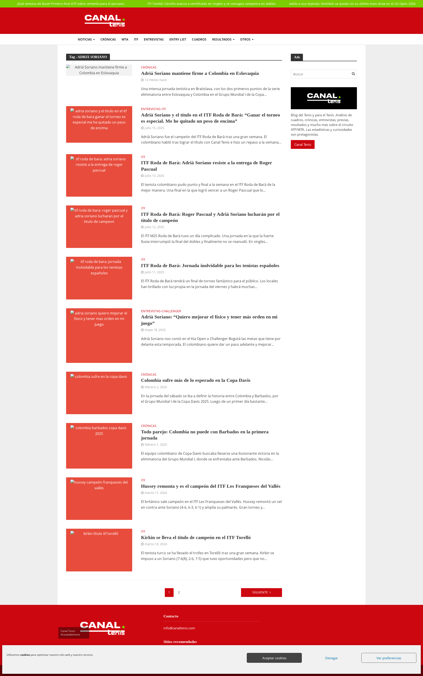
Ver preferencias (389, 658)
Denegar (331, 658)
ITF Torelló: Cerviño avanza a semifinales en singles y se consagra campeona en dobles (211, 4)
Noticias (85, 39)
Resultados (222, 39)
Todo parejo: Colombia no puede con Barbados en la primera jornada (205, 435)
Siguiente (260, 592)
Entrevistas (154, 39)
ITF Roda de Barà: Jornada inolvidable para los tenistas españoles (210, 265)
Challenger (171, 311)
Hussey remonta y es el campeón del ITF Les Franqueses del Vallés (210, 486)
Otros (245, 39)
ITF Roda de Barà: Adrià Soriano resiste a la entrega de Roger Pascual (206, 166)
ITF (136, 39)
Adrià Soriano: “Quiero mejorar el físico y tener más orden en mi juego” (209, 320)
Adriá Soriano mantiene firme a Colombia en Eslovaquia (200, 73)
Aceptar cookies (274, 658)
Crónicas (108, 39)
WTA (125, 39)
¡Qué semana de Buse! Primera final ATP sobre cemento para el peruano (70, 4)
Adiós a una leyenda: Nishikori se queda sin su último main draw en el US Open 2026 (352, 4)
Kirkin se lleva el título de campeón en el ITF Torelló (196, 537)
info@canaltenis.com (179, 628)
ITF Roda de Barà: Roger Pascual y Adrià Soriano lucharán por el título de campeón (210, 217)
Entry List (177, 39)
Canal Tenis (302, 144)
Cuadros (199, 39)
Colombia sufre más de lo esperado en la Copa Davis (195, 380)
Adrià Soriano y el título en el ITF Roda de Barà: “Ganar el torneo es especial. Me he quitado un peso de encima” (210, 118)
